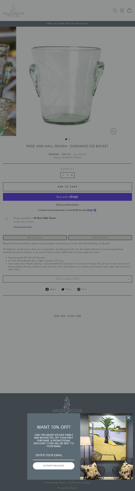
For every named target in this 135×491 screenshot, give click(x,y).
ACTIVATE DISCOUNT (53, 465)
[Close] (128, 417)
